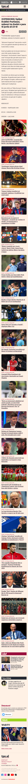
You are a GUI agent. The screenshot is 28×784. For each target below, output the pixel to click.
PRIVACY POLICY (6, 761)
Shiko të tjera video (6, 748)
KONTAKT (4, 760)
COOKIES (4, 763)
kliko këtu (20, 709)
